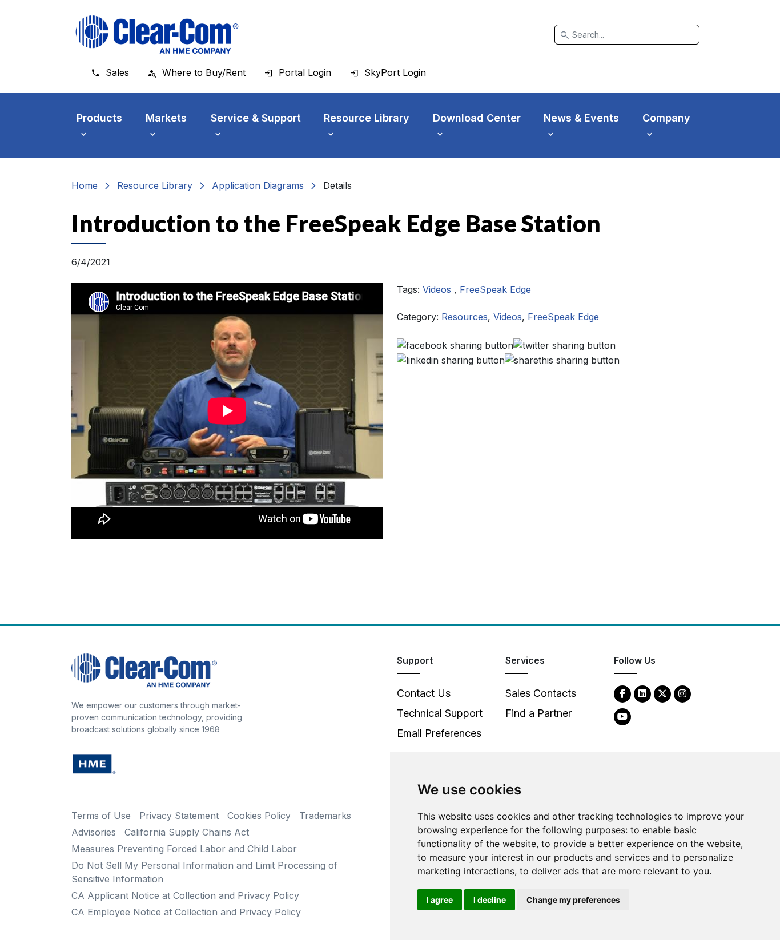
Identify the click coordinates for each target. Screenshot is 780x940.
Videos (438, 289)
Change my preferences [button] (573, 900)
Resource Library (154, 185)
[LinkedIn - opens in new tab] (642, 693)
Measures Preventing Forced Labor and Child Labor (184, 848)
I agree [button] (440, 900)
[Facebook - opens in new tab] (622, 693)
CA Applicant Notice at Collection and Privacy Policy (185, 895)
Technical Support (440, 713)
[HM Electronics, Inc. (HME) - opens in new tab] (94, 763)
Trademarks (325, 815)
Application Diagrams (258, 185)
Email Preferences (439, 733)
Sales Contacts (540, 693)
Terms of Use (101, 815)
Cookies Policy (259, 815)
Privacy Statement (179, 815)
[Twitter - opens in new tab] (662, 693)
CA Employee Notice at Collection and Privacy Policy (186, 912)
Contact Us (424, 693)
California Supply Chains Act (186, 832)
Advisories (93, 832)
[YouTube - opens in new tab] (622, 716)
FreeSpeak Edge (495, 289)
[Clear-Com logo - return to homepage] (157, 34)
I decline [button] (489, 900)
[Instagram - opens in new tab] (682, 693)
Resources (464, 316)
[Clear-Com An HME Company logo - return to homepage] (144, 670)
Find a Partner (538, 713)
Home (84, 185)
